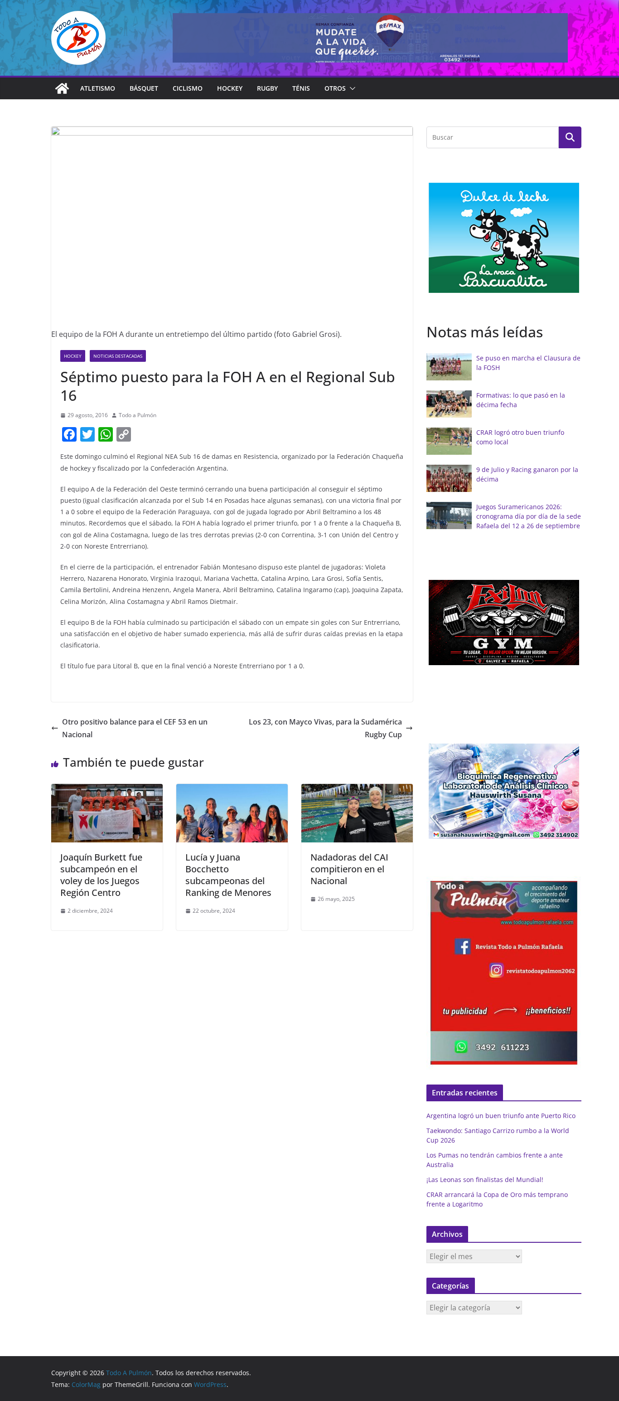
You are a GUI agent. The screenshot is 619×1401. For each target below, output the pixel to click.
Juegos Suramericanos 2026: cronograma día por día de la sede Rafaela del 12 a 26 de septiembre (528, 516)
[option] (504, 238)
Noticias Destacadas (117, 356)
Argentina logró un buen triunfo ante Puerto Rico (500, 1115)
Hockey (229, 88)
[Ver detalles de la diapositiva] (370, 38)
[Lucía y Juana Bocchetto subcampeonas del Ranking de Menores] (232, 790)
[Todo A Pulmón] (62, 88)
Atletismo (97, 88)
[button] (351, 88)
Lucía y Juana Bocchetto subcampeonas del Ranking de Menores (228, 875)
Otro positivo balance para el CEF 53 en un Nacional (135, 728)
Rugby (267, 88)
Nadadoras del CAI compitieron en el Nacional (349, 869)
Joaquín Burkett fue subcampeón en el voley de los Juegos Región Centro (101, 875)
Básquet (144, 88)
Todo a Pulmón (137, 415)
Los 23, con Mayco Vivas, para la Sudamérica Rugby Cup (325, 728)
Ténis (301, 88)
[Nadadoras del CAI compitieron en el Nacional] (357, 790)
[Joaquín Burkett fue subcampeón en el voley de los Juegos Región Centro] (107, 790)
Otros (335, 88)
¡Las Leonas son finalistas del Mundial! (484, 1179)
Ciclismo (188, 88)
